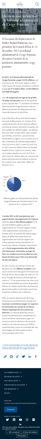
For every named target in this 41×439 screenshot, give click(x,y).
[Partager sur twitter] (23, 357)
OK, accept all (13, 432)
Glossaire (7, 393)
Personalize (21, 436)
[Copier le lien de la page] (5, 356)
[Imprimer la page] (11, 356)
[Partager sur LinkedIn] (30, 357)
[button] (37, 4)
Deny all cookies (30, 432)
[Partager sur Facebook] (36, 357)
